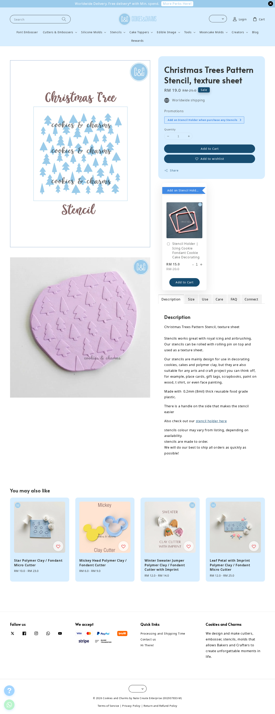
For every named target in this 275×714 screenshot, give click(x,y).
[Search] (64, 19)
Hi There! (147, 645)
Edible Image (166, 32)
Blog (255, 32)
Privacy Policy (131, 706)
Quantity (170, 129)
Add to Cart (210, 149)
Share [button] (174, 170)
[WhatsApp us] (9, 704)
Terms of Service (108, 706)
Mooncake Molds (212, 32)
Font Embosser (27, 32)
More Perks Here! (177, 3)
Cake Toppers (139, 32)
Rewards (137, 41)
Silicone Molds (91, 32)
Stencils (116, 32)
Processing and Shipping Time (163, 633)
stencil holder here (211, 421)
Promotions (174, 111)
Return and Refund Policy (160, 706)
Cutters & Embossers (58, 32)
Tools (188, 32)
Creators (238, 32)
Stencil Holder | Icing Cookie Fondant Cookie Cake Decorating (186, 250)
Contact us (148, 639)
